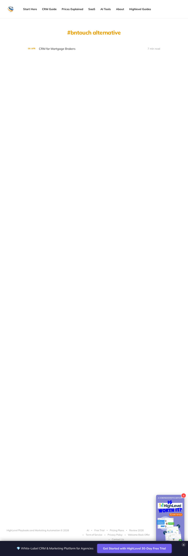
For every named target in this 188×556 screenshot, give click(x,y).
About (120, 9)
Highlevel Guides (140, 9)
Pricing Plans (117, 530)
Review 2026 (136, 530)
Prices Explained (72, 9)
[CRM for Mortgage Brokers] (94, 48)
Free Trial (99, 530)
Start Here (30, 9)
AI (88, 530)
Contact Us (118, 539)
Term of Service (94, 534)
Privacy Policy (115, 534)
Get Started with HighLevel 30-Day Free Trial (134, 548)
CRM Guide (49, 9)
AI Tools (105, 9)
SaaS (91, 9)
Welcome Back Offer (139, 534)
